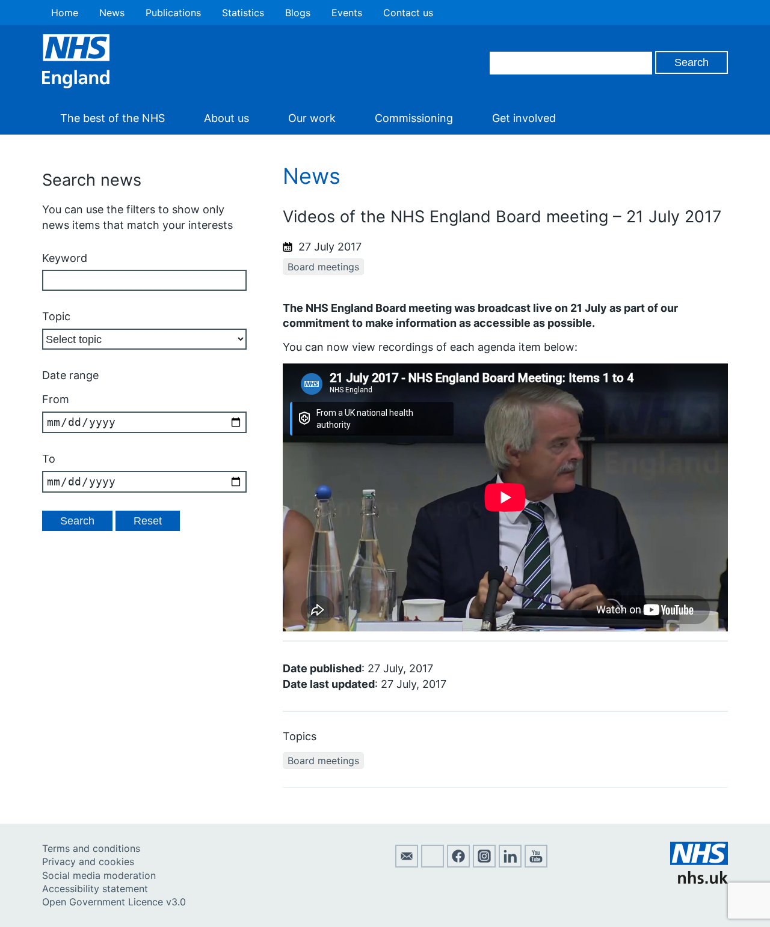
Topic (56, 316)
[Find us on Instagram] (484, 864)
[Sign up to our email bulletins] (406, 864)
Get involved (524, 118)
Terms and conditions (91, 848)
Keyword (64, 258)
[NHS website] (699, 880)
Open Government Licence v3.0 (114, 902)
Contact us (408, 13)
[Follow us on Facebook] (458, 864)
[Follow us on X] (432, 864)
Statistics (243, 13)
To (48, 458)
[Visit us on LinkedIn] (510, 864)
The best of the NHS (112, 118)
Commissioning (414, 118)
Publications (173, 13)
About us (226, 118)
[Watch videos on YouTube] (536, 864)
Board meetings (323, 267)
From (55, 399)
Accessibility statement (95, 889)
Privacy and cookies (88, 862)
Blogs (297, 13)
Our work (312, 118)
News (112, 13)
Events (346, 13)
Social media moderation (99, 875)
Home (64, 13)
